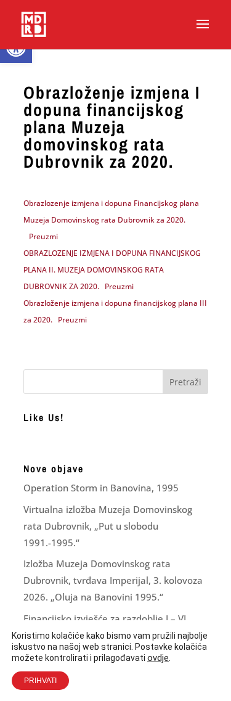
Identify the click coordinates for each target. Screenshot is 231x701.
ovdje (158, 657)
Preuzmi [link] (43, 236)
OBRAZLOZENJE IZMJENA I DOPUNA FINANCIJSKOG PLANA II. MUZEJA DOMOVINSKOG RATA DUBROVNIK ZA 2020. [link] (112, 270)
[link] (33, 23)
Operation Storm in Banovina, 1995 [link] (101, 488)
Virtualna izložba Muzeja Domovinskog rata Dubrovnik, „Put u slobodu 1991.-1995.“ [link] (107, 526)
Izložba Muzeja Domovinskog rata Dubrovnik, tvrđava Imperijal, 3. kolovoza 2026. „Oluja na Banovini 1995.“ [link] (113, 580)
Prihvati (40, 680)
